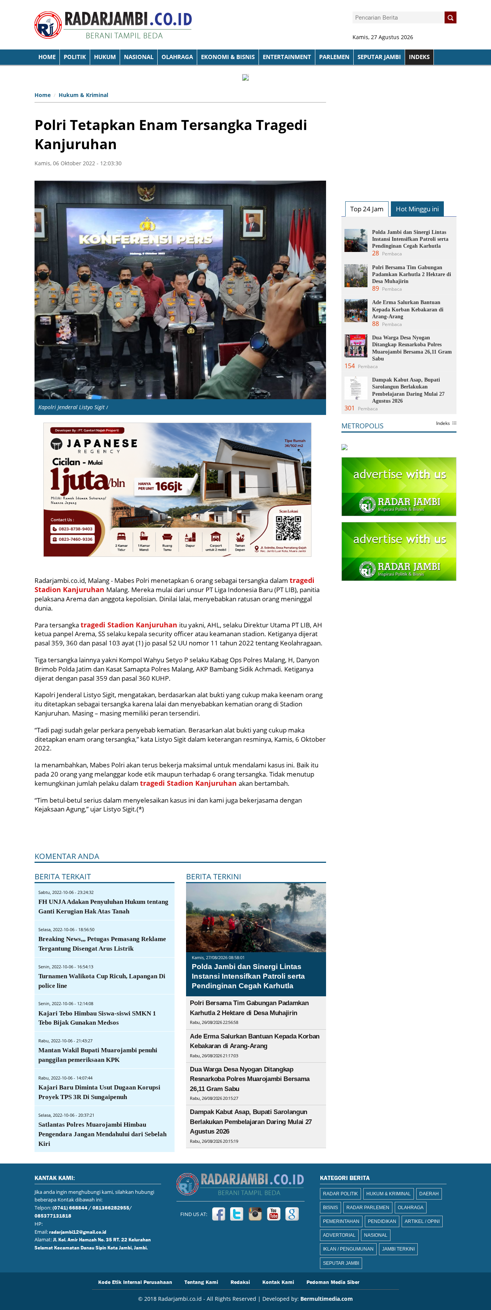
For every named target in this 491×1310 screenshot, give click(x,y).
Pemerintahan (341, 1221)
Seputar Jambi (379, 57)
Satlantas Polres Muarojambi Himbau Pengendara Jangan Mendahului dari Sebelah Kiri (102, 1134)
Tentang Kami (201, 1282)
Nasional (138, 57)
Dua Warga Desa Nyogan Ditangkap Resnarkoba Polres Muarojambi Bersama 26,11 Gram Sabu (250, 1079)
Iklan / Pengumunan (348, 1249)
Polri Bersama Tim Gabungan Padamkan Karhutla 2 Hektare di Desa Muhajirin (411, 274)
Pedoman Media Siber (332, 1282)
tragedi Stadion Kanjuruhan (130, 624)
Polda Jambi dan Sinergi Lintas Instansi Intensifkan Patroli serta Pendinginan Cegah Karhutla (248, 976)
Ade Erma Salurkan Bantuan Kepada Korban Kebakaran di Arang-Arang (407, 309)
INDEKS (419, 57)
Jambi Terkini (398, 1249)
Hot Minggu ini (417, 208)
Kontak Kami (278, 1282)
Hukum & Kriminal (83, 95)
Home (43, 95)
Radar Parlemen (367, 1207)
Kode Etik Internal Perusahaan (135, 1282)
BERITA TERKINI (213, 876)
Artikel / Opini (422, 1221)
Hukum (105, 57)
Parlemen (334, 57)
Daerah (429, 1193)
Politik (75, 57)
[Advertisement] (398, 136)
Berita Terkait (63, 876)
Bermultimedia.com (326, 1298)
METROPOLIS (362, 425)
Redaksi (240, 1282)
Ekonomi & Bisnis (228, 57)
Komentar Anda (67, 856)
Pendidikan (382, 1221)
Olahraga (177, 57)
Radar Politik (340, 1193)
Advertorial (339, 1235)
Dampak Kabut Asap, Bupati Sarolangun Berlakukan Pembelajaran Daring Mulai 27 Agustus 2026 (251, 1121)
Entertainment (287, 57)
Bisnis (330, 1207)
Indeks (443, 423)
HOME (47, 57)
